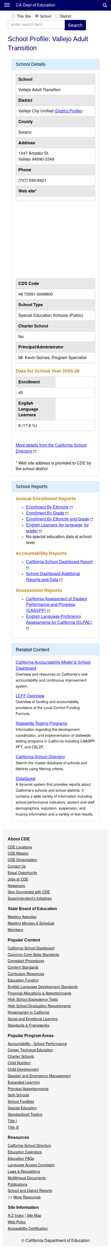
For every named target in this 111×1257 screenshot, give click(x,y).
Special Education (22, 1107)
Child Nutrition (19, 1062)
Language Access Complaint (31, 1164)
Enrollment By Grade (45, 513)
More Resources (27, 1196)
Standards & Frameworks (28, 1025)
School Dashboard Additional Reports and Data (53, 576)
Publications (17, 1184)
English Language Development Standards (43, 986)
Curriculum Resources (26, 973)
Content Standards (23, 967)
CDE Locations (20, 846)
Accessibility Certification (28, 1228)
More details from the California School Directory (51, 448)
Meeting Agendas (22, 916)
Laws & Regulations (24, 1171)
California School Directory (40, 757)
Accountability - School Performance (37, 1043)
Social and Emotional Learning (33, 1018)
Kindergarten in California (28, 1012)
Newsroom (16, 885)
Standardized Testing (25, 1114)
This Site (24, 16)
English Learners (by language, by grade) (57, 528)
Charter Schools (21, 1056)
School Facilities (21, 1101)
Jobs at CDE (18, 879)
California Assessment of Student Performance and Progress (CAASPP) (56, 604)
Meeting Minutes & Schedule (31, 923)
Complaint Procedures (26, 960)
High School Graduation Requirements (39, 1005)
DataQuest (25, 778)
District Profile (68, 111)
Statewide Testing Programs (41, 723)
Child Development (23, 1069)
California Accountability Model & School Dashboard (53, 665)
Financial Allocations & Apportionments (39, 993)
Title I (12, 1120)
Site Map (34, 1215)
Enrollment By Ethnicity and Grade (57, 519)
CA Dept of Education (36, 5)
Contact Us (17, 866)
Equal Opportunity (22, 872)
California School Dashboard (31, 948)
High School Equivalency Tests (33, 999)
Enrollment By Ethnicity (47, 507)
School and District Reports (30, 1190)
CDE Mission (18, 853)
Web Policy (17, 1221)
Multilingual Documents (27, 1177)
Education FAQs (21, 1158)
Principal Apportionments (28, 1088)
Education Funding (23, 980)
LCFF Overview (30, 696)
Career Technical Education (30, 1049)
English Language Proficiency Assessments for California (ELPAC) (59, 619)
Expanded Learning (24, 1082)
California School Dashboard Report (59, 562)
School (45, 16)
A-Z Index (16, 1215)
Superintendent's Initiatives (30, 898)
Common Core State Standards (33, 954)
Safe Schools (18, 1094)
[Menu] (7, 4)
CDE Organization (22, 859)
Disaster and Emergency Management (39, 1075)
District (65, 16)
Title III (13, 1127)
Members (15, 929)
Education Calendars (25, 1151)
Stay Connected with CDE (29, 891)
